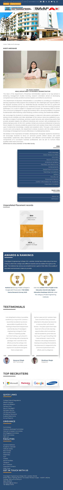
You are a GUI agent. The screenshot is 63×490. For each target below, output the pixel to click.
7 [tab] (28, 299)
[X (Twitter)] (46, 1)
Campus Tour (7, 406)
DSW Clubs (6, 468)
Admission (55, 199)
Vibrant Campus (8, 402)
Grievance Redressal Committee (13, 429)
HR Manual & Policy (9, 412)
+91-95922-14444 (8, 484)
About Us (55, 196)
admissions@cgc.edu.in (10, 483)
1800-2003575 (7, 481)
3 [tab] (18, 299)
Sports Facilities (8, 460)
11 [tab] (37, 299)
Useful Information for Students (47, 181)
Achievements (53, 167)
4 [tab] (20, 299)
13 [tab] (42, 299)
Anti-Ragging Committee (11, 433)
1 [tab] (13, 299)
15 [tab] (47, 299)
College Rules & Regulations (12, 400)
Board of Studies (53, 159)
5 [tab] (23, 299)
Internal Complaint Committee (13, 431)
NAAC (6, 4)
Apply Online (15, 4)
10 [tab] (35, 299)
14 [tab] (45, 299)
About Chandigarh (9, 408)
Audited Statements (9, 416)
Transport (6, 462)
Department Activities (51, 169)
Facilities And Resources (50, 164)
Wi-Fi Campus (7, 464)
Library (25, 1)
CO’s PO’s (55, 157)
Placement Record (52, 179)
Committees (7, 427)
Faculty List (54, 177)
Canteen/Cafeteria (9, 445)
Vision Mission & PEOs (51, 155)
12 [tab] (40, 299)
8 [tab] (30, 299)
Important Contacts (52, 184)
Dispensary (6, 454)
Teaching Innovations (51, 172)
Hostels (5, 458)
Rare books (6, 452)
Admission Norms (8, 410)
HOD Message (53, 152)
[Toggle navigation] (57, 8)
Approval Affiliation (9, 404)
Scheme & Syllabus (52, 162)
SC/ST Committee (8, 435)
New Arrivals (7, 450)
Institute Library (8, 449)
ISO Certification (17, 1)
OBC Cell (6, 437)
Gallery (56, 174)
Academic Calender (9, 447)
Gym (4, 456)
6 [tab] (25, 299)
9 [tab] (33, 299)
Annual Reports (8, 418)
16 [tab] (50, 299)
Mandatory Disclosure (10, 414)
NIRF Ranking (7, 1)
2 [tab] (15, 299)
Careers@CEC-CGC (34, 1)
